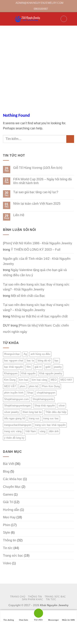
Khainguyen (11, 373)
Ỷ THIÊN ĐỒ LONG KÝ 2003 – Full (35, 249)
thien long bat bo (32, 412)
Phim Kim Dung (51, 386)
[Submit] (70, 139)
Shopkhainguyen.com (16, 399)
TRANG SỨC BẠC (55, 596)
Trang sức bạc (13, 555)
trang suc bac (51, 418)
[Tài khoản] (56, 18)
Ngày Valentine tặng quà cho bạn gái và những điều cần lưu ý (35, 272)
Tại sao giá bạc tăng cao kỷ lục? (35, 192)
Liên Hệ (18, 215)
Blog (6, 471)
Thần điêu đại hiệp (55, 412)
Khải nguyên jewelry (50, 373)
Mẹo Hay (9, 517)
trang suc (34, 418)
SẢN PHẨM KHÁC (32, 599)
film (29, 366)
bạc (56, 360)
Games (8, 494)
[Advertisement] (38, 66)
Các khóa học (12, 479)
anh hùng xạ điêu (40, 354)
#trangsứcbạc (12, 354)
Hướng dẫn (11, 509)
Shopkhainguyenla (43, 399)
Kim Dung (9, 379)
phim (22, 386)
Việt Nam (30, 431)
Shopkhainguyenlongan (17, 405)
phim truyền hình (13, 392)
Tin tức (8, 548)
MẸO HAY (66, 379)
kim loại (23, 379)
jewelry (58, 366)
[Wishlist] (64, 19)
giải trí (38, 366)
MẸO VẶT (10, 386)
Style (6, 532)
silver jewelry (11, 412)
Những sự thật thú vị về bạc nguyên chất (39, 316)
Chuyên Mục (12, 486)
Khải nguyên (28, 373)
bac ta (30, 360)
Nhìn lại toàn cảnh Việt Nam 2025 (36, 203)
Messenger (53, 620)
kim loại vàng (39, 379)
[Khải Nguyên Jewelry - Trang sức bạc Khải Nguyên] (28, 18)
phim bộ (33, 386)
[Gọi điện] (38, 613)
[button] (5, 19)
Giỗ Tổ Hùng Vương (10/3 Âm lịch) (37, 167)
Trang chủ (17, 596)
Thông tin (9, 540)
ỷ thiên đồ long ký (14, 437)
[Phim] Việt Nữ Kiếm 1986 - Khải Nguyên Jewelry (37, 243)
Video (7, 563)
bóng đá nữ (44, 360)
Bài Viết (8, 463)
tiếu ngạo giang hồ (14, 418)
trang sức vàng (13, 431)
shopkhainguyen (46, 392)
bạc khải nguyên (13, 366)
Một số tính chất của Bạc (28, 295)
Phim (6, 525)
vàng (42, 431)
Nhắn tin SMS (68, 620)
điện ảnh (54, 431)
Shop (30, 392)
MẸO (54, 379)
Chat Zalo (23, 620)
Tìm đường (8, 620)
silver (62, 405)
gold (47, 366)
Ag (25, 354)
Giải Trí (8, 502)
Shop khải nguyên (44, 405)
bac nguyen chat (13, 360)
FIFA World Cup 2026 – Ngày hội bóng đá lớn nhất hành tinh (42, 181)
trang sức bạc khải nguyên (50, 424)
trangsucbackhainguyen (17, 424)
